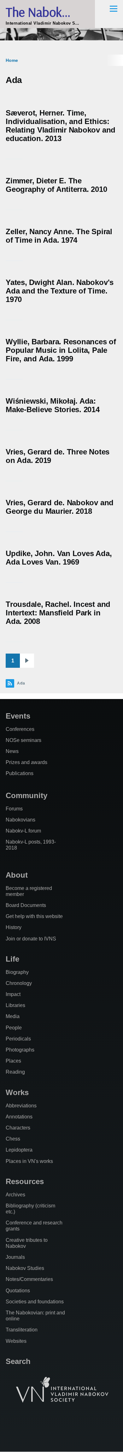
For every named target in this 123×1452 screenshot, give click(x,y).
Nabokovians (20, 819)
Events (18, 716)
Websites (16, 1341)
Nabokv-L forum (23, 830)
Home (12, 60)
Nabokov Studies (25, 1268)
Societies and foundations (35, 1301)
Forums (14, 808)
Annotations (19, 1116)
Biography (17, 972)
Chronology (19, 983)
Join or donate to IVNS (31, 938)
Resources (25, 1181)
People (14, 1027)
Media (13, 1016)
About (17, 875)
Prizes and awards (26, 762)
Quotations (18, 1290)
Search (18, 1361)
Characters (18, 1127)
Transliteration (22, 1329)
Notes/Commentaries (29, 1279)
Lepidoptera (19, 1150)
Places (13, 1061)
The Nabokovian (47, 11)
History (13, 927)
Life (12, 959)
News (12, 751)
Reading (15, 1072)
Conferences (20, 729)
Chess (13, 1138)
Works (17, 1092)
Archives (15, 1194)
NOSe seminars (23, 740)
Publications (19, 773)
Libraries (15, 1005)
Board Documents (26, 905)
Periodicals (18, 1038)
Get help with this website (34, 916)
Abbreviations (21, 1105)
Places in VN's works (29, 1161)
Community (26, 795)
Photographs (20, 1049)
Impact (13, 994)
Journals (15, 1257)
